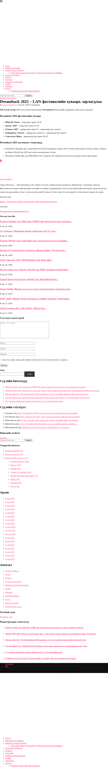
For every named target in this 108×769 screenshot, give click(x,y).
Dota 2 (8, 77)
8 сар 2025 (9, 541)
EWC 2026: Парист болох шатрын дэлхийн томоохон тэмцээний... (35, 298)
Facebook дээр (6, 617)
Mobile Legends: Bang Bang (25, 91)
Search (28, 96)
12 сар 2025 (10, 527)
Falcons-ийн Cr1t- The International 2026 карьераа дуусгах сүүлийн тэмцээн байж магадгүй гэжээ (46, 394)
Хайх (2, 370)
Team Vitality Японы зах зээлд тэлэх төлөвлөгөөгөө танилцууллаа (35, 289)
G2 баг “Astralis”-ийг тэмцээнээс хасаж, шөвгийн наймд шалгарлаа (49, 420)
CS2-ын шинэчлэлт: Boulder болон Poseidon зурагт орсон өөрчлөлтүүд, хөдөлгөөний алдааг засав (47, 398)
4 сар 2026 (9, 513)
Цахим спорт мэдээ (14, 70)
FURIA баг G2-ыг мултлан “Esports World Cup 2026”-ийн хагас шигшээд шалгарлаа (40, 659)
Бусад (8, 89)
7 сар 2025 (9, 545)
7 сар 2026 (9, 502)
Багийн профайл (12, 68)
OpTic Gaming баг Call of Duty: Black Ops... (23, 308)
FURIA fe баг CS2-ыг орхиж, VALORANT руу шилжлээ (45, 427)
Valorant (8, 86)
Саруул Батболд (9, 105)
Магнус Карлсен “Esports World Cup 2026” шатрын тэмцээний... (34, 269)
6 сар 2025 (9, 548)
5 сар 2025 (9, 552)
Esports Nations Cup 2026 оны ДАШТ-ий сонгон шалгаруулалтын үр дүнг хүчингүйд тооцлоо (45, 387)
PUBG (8, 84)
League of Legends (14, 82)
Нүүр (7, 66)
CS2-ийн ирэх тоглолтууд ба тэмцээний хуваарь (36, 73)
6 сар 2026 (9, 506)
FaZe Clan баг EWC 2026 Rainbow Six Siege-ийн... (26, 260)
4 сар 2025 (9, 555)
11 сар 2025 (10, 530)
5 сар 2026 (9, 509)
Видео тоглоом (14, 454)
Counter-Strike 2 (12, 75)
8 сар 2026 (9, 498)
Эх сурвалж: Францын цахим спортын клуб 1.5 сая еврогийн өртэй (34, 401)
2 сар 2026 (9, 520)
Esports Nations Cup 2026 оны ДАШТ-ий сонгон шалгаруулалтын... (36, 221)
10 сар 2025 (10, 534)
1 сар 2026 (9, 523)
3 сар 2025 (9, 559)
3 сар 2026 (9, 516)
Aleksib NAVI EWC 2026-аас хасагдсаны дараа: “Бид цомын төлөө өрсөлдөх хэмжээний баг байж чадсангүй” (52, 391)
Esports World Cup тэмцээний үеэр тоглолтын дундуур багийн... (34, 240)
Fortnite (9, 80)
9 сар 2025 (9, 538)
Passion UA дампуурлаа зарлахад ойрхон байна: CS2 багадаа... (33, 250)
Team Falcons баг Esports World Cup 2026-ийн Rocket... (29, 279)
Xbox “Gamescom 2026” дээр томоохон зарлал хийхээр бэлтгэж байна (47, 413)
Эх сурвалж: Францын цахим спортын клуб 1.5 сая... (28, 231)
